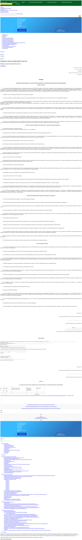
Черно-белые (11, 10)
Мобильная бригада (8, 497)
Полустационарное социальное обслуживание (13, 491)
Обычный (2, 8)
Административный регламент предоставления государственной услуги (18, 476)
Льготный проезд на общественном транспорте (13, 468)
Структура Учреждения (8, 446)
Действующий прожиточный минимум (9, 43)
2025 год (7, 488)
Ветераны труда (7, 462)
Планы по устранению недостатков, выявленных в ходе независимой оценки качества (20, 506)
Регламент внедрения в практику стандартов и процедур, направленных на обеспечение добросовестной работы (26, 523)
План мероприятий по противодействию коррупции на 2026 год (16, 525)
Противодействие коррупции (6, 3)
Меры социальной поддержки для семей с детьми (14, 457)
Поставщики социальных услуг (10, 493)
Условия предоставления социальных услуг (12, 478)
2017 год (7, 481)
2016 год (7, 480)
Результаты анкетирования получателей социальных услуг (15, 508)
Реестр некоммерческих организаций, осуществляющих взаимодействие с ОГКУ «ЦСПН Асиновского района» (25, 494)
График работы (7, 448)
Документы (6, 449)
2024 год (7, 487)
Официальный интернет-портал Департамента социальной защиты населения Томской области (42, 408)
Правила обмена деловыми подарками (11, 521)
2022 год (7, 485)
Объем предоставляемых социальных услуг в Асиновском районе (16, 495)
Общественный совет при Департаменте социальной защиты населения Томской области (21, 504)
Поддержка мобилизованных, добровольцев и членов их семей (16, 470)
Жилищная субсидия (8, 469)
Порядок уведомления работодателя (11, 518)
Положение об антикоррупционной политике (13, 517)
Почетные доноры (7, 465)
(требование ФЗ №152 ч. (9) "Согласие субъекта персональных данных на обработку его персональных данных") (21, 537)
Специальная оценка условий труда (9, 46)
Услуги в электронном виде (7, 37)
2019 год (7, 483)
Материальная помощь (8, 472)
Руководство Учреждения (9, 445)
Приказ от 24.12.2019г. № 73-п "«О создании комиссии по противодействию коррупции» (21, 515)
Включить (7, 10)
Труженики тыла (7, 460)
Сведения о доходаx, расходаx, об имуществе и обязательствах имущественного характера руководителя (24, 528)
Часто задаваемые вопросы (7, 47)
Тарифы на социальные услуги (10, 479)
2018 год (7, 482)
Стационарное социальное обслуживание (12, 490)
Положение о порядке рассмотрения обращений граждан (15, 522)
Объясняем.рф (5, 48)
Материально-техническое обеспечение (12, 450)
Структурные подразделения (9, 447)
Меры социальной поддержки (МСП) (35, 2)
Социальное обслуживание (52, 2)
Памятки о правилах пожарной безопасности (13, 471)
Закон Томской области (10, 513)
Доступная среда (5, 45)
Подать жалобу (22, 30)
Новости (23, 2)
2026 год (7, 489)
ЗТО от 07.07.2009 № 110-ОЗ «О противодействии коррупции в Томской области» (19, 514)
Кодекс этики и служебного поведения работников (14, 524)
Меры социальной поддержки (8, 38)
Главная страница (4, 2)
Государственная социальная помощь (11, 458)
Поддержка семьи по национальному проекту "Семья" (41, 418)
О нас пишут (6, 451)
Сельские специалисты (8, 466)
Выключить (2, 10)
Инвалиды (6, 463)
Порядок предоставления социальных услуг (12, 477)
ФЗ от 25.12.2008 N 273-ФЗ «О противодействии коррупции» (15, 512)
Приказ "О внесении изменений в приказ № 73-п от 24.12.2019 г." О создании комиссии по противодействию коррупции (27, 530)
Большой (9, 8)
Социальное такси (7, 496)
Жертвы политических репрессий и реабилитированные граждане (17, 464)
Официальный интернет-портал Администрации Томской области (42, 404)
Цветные (15, 10)
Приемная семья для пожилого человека (12, 499)
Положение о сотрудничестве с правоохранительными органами (16, 527)
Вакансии (6, 452)
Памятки (5, 529)
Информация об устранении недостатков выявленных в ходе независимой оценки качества (21, 507)
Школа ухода (6, 498)
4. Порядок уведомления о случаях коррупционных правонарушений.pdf (50, 395)
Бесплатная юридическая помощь (8, 44)
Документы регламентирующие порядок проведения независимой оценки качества (20, 503)
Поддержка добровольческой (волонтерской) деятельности (13, 42)
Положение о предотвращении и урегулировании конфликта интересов (18, 519)
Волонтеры (18, 3)
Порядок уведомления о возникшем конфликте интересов (15, 520)
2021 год (7, 484)
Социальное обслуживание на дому (11, 492)
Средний (6, 8)
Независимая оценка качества (66, 2)
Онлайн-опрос (7, 502)
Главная (3, 34)
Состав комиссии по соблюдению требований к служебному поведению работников (20, 516)
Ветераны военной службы (9, 461)
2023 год (7, 486)
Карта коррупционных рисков (10, 526)
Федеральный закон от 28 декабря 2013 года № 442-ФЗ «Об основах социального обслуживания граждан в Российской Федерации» (29, 475)
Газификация (6, 467)
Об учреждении (14, 2)
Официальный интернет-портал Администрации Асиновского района (43, 406)
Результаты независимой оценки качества (12, 505)
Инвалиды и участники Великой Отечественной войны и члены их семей (18, 459)
